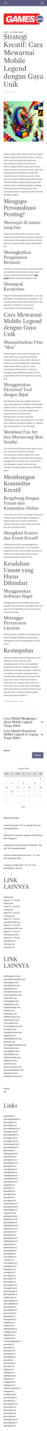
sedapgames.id (10, 1172)
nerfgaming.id (10, 1297)
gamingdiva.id (10, 1416)
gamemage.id (9, 1363)
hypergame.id (9, 1385)
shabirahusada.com (12, 1057)
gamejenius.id (10, 1194)
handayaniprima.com (13, 992)
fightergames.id (10, 1329)
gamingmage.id (10, 1291)
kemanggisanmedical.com (15, 1045)
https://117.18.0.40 (12, 938)
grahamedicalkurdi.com (14, 1070)
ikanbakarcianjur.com (13, 1032)
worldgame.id (9, 1272)
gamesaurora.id (10, 1219)
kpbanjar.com (9, 1042)
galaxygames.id (10, 1238)
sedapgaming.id (10, 1153)
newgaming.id (10, 1213)
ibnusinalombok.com (13, 1067)
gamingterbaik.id (11, 1135)
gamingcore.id (10, 1410)
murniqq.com (9, 944)
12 (18, 787)
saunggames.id (10, 1169)
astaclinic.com (10, 1064)
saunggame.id (10, 1200)
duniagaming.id (10, 1132)
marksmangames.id (12, 1341)
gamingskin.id (10, 1282)
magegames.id (10, 1332)
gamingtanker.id (10, 1300)
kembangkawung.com (13, 1026)
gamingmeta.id (10, 1294)
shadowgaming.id (11, 1144)
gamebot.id (8, 1360)
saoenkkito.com (10, 988)
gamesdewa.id (10, 1156)
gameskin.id (9, 1344)
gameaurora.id (10, 1244)
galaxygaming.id (11, 1216)
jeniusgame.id (10, 1275)
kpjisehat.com (10, 1035)
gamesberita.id (10, 1232)
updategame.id (10, 1266)
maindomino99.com (12, 922)
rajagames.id (9, 1185)
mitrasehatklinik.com (13, 1038)
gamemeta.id (9, 1354)
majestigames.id (11, 1175)
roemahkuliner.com (12, 985)
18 (12, 792)
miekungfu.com (10, 1014)
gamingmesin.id (10, 1404)
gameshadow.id (10, 1182)
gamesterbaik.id (10, 1163)
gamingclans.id (10, 1285)
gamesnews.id (10, 1235)
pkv (5, 1092)
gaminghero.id (10, 1407)
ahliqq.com (8, 903)
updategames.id (10, 1241)
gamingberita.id (10, 1210)
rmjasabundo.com (11, 1020)
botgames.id (9, 1325)
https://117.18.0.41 (12, 919)
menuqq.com (9, 947)
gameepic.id (9, 1366)
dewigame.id (9, 1197)
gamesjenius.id (10, 1160)
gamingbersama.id (12, 1128)
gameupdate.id (10, 1250)
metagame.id (9, 1372)
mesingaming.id (10, 1419)
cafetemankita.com (12, 1017)
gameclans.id (9, 1350)
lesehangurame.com (12, 976)
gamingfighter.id (11, 1304)
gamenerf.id (9, 1347)
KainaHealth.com (11, 1054)
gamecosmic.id (10, 1247)
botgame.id (8, 1369)
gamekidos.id (9, 1401)
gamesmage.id (10, 1313)
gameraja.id (9, 1188)
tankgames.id (9, 1338)
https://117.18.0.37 (12, 931)
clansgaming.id (10, 1288)
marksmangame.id (12, 1388)
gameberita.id (9, 1254)
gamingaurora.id (11, 1207)
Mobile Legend (18, 32)
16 (40, 787)
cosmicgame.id (10, 1263)
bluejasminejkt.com (12, 1007)
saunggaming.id (11, 1141)
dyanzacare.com (11, 1073)
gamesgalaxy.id (10, 1222)
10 (6, 787)
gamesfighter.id (10, 1310)
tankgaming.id (10, 1394)
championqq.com (11, 934)
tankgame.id (9, 1391)
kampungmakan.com (13, 995)
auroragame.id (10, 1257)
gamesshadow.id (11, 1147)
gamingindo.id (10, 1413)
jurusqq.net (8, 909)
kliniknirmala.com (11, 1048)
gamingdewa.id (10, 1125)
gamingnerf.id (10, 1278)
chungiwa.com (10, 1029)
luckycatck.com (10, 998)
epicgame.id (9, 1379)
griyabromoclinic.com (13, 1076)
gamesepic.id (9, 1316)
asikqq (6, 1088)
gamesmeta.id (10, 1307)
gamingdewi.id (10, 1122)
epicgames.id (9, 1335)
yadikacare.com (10, 1060)
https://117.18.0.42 (12, 913)
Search (7, 750)
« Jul (22, 807)
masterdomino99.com (13, 928)
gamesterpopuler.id (12, 1119)
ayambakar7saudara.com (15, 979)
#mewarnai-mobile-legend (13, 701)
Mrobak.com (9, 1010)
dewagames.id (10, 1166)
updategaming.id (11, 1225)
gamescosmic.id (11, 1228)
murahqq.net (9, 916)
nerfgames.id (9, 1322)
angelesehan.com (11, 1004)
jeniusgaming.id (10, 1138)
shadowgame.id (10, 1203)
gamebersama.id (11, 1178)
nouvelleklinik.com (12, 1051)
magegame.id (9, 1382)
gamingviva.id (10, 1426)
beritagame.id (9, 1269)
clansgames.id (10, 1319)
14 (29, 787)
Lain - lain (8, 32)
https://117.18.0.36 (12, 900)
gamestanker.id (10, 1397)
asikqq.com (9, 897)
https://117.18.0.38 (12, 925)
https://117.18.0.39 (12, 906)
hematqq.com (10, 941)
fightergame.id (10, 1376)
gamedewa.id (9, 1191)
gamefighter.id (10, 1357)
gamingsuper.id (10, 1422)
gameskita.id (9, 1116)
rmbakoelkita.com (11, 1001)
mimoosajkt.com (11, 1023)
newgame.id (9, 1260)
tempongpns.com (11, 982)
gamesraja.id (9, 1150)
